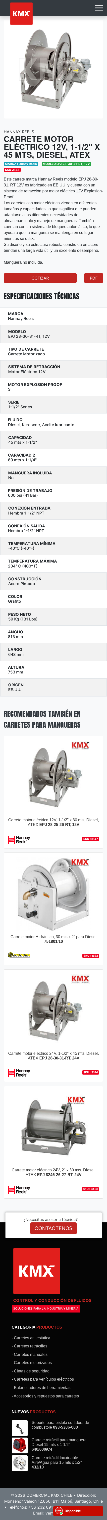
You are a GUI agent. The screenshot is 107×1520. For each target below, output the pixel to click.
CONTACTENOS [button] (53, 1228)
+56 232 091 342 (44, 1507)
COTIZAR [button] (40, 278)
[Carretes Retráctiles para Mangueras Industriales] (21, 13)
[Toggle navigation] (99, 8)
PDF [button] (94, 278)
